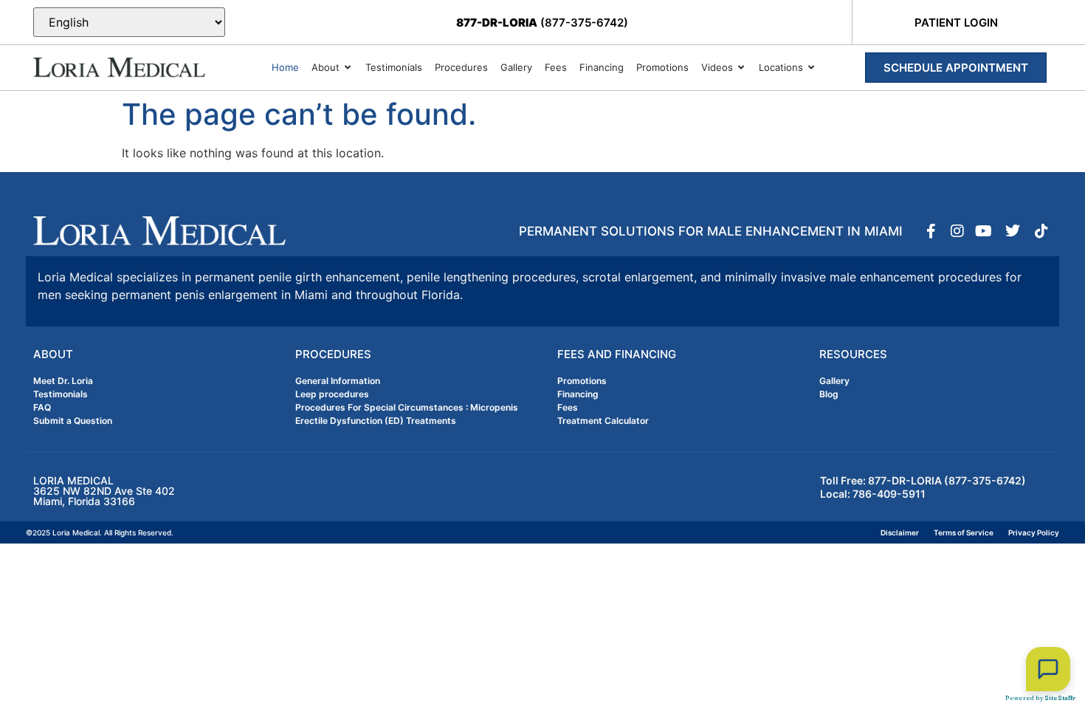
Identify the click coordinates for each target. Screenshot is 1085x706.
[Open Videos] (741, 68)
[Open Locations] (811, 68)
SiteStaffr (1059, 698)
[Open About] (348, 68)
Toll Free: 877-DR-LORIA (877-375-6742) (923, 480)
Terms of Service (963, 532)
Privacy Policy (1033, 532)
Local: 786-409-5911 (873, 493)
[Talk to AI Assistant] (1048, 669)
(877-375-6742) (542, 23)
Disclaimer (900, 532)
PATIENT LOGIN (956, 23)
